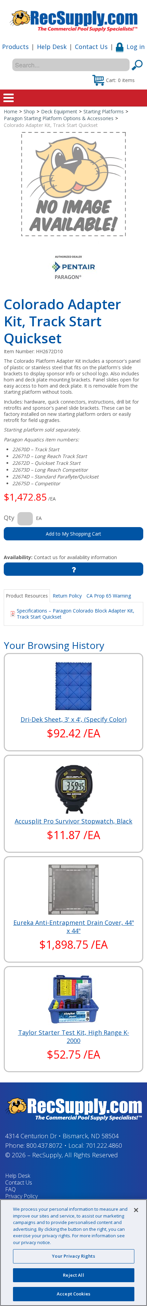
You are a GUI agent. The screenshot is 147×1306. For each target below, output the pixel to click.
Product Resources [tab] (27, 595)
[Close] (136, 1210)
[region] (73, 1252)
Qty (9, 517)
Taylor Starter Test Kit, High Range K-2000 (73, 1036)
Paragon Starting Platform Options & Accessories (58, 118)
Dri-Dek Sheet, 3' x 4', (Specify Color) (73, 719)
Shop (29, 111)
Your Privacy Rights (73, 1256)
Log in (135, 47)
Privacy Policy (21, 1196)
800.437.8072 (44, 1145)
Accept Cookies (73, 1294)
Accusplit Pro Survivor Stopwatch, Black (73, 821)
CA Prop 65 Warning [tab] (108, 595)
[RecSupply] (73, 18)
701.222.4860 (104, 1145)
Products (15, 47)
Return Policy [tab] (67, 595)
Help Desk (52, 47)
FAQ (10, 1189)
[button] (113, 80)
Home (10, 111)
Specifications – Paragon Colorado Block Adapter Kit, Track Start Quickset (75, 613)
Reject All (73, 1275)
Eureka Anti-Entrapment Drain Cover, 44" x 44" (73, 926)
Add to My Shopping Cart (73, 533)
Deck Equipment (59, 111)
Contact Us (91, 47)
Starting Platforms (103, 111)
